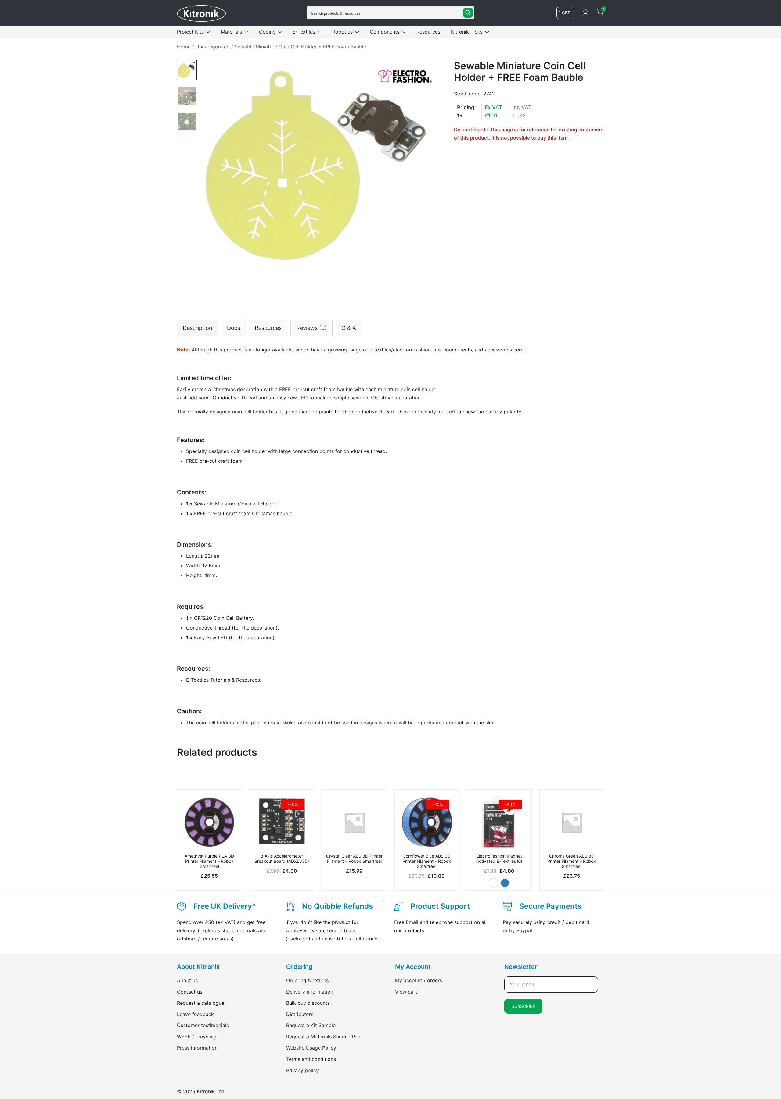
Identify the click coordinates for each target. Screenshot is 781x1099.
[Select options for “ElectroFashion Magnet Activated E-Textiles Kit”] (499, 839)
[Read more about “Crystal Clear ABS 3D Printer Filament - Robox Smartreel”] (354, 839)
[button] (493, 883)
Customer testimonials (203, 1025)
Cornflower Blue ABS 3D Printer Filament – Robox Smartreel (426, 861)
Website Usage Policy (311, 1048)
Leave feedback (195, 1014)
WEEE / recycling (197, 1036)
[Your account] (585, 13)
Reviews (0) (311, 328)
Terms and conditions (311, 1059)
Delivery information (309, 992)
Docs (233, 328)
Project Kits (190, 32)
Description (197, 328)
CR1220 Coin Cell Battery (223, 618)
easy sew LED (291, 397)
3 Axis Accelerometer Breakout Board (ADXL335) (281, 858)
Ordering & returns (307, 980)
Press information (197, 1048)
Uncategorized (213, 47)
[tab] (197, 328)
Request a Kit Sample (311, 1025)
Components (384, 32)
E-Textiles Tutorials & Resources (223, 680)
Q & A (348, 328)
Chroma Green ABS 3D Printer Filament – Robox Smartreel (571, 861)
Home (184, 47)
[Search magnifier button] (468, 13)
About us (187, 980)
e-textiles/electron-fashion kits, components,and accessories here (446, 350)
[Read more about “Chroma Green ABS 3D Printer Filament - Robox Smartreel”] (571, 839)
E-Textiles (304, 32)
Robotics (342, 32)
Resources (428, 32)
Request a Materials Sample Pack (324, 1036)
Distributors (299, 1014)
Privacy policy (302, 1070)
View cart (406, 992)
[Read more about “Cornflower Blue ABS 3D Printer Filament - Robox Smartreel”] (426, 839)
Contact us (189, 992)
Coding (267, 32)
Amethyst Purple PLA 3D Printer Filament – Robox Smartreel (209, 861)
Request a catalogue (200, 1003)
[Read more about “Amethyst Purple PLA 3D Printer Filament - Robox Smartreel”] (209, 839)
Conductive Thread (235, 397)
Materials (231, 32)
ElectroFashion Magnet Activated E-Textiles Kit (499, 858)
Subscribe (523, 1006)
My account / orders (418, 980)
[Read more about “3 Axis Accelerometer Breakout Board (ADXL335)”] (282, 839)
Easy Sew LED (210, 637)
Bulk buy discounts (308, 1003)
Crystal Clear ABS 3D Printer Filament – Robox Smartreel (354, 858)
